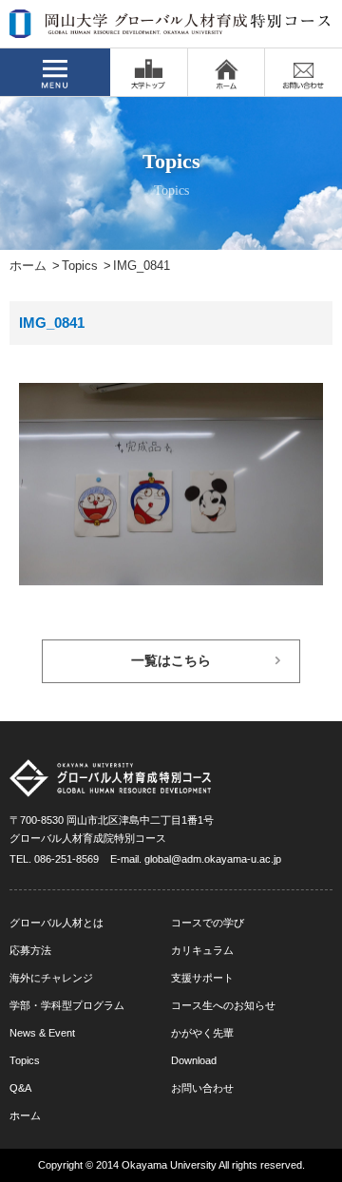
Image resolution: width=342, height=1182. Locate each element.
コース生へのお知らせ (223, 1005)
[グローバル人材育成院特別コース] (171, 26)
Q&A (20, 1088)
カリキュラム (202, 950)
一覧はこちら (171, 661)
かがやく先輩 (202, 1033)
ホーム (28, 266)
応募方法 (30, 950)
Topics (80, 266)
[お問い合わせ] (303, 72)
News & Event (42, 1033)
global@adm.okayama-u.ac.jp (212, 859)
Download (194, 1060)
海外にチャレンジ (51, 977)
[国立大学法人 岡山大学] (148, 72)
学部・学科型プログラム (67, 1005)
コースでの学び (207, 922)
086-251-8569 (66, 859)
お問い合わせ (202, 1088)
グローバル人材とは (57, 922)
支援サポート (202, 977)
